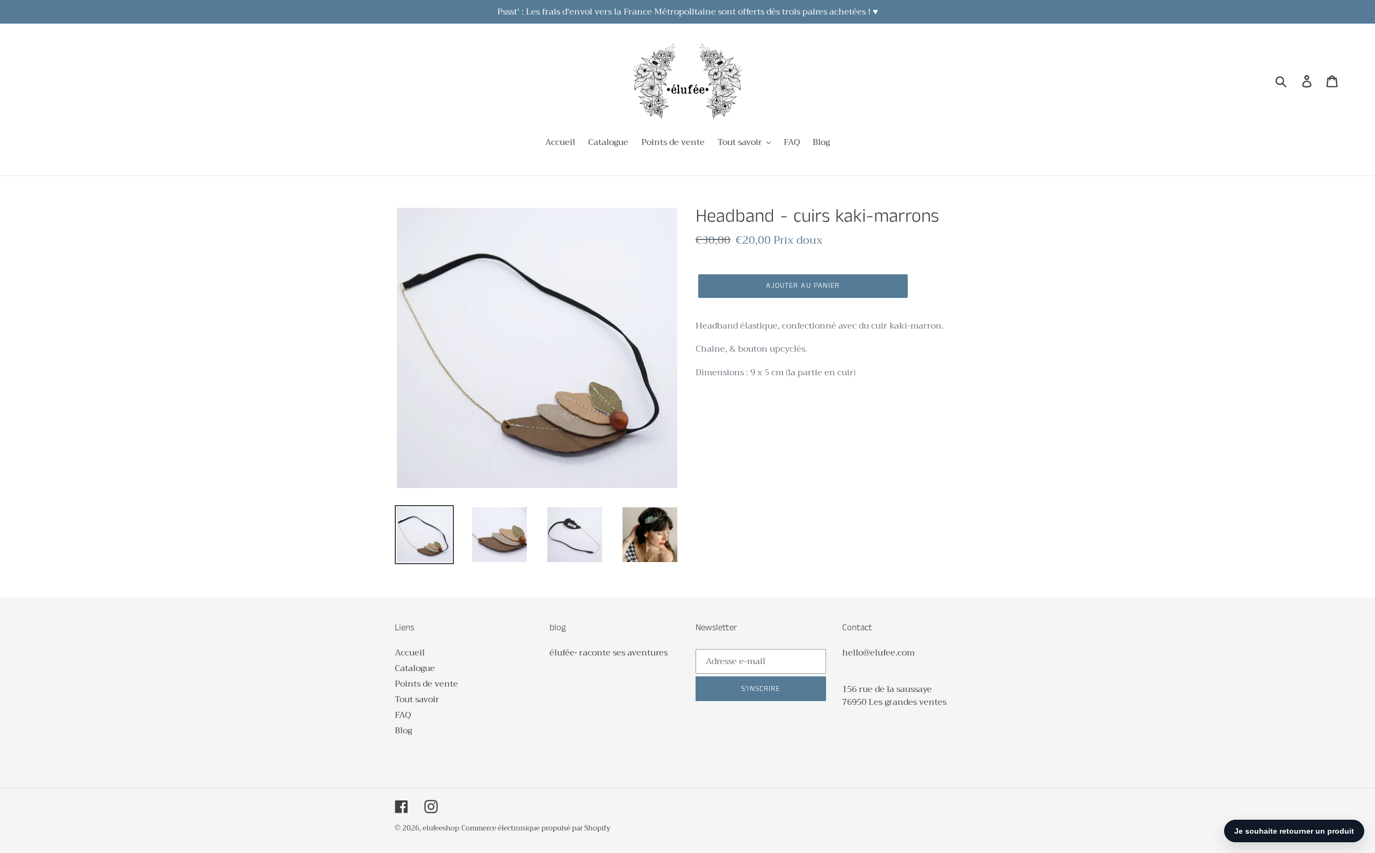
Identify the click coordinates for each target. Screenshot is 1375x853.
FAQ (403, 715)
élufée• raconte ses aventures (608, 652)
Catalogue (415, 668)
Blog (403, 730)
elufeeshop (441, 828)
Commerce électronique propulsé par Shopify (535, 828)
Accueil (410, 652)
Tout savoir (417, 699)
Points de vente (426, 683)
